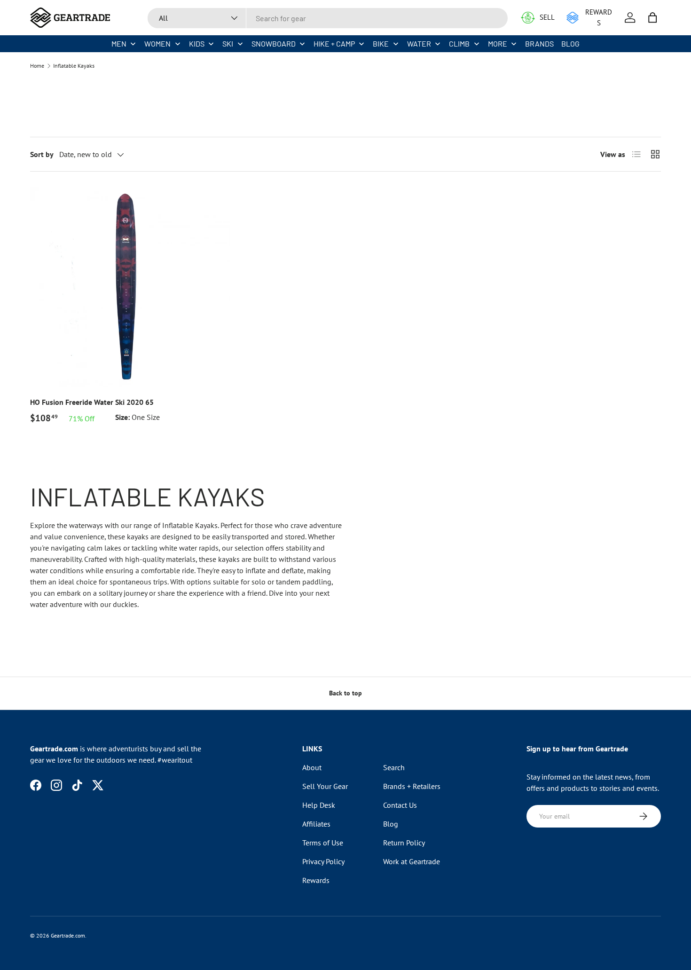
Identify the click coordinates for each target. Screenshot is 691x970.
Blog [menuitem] (570, 43)
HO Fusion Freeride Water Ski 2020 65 (92, 402)
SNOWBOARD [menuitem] (273, 43)
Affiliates (316, 823)
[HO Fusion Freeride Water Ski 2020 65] (130, 287)
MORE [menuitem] (497, 43)
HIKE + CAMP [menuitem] (334, 43)
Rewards (316, 880)
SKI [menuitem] (227, 43)
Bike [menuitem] (381, 43)
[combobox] (328, 18)
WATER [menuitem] (419, 43)
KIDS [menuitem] (196, 43)
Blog (390, 823)
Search (394, 767)
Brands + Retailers (411, 786)
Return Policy (404, 842)
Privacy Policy (323, 861)
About (312, 767)
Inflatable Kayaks (73, 66)
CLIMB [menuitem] (459, 43)
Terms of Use (322, 842)
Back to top (345, 693)
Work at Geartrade (411, 861)
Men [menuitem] (118, 43)
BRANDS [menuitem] (539, 43)
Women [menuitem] (157, 43)
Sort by (42, 154)
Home (37, 66)
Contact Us (400, 805)
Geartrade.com (68, 935)
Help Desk (318, 805)
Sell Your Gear (325, 786)
